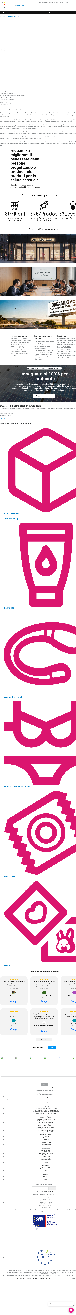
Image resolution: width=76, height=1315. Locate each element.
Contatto (2, 418)
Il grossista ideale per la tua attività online (45, 1148)
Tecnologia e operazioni (34, 12)
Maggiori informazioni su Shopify (46, 1165)
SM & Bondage (11, 518)
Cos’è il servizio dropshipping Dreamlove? (46, 1143)
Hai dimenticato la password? (43, 1122)
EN (48, 1133)
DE (48, 1136)
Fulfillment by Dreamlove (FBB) (46, 1157)
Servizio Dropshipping (46, 1152)
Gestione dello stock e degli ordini (45, 1156)
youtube (46, 1216)
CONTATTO (60, 12)
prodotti (68, 12)
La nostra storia (46, 1187)
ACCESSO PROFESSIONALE (9, 16)
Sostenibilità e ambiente (46, 1204)
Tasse (45, 1205)
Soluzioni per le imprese (19, 12)
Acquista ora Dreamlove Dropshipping (46, 1162)
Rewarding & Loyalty (46, 1177)
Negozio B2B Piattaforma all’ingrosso (46, 1154)
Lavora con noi (46, 1191)
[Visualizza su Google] (14, 992)
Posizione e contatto (46, 1195)
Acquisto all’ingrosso (46, 1181)
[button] (3, 49)
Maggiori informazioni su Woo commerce (46, 1164)
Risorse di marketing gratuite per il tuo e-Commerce (46, 1147)
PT (47, 1139)
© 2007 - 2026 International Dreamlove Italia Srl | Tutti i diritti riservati (32, 1313)
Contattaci (32, 1122)
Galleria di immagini (46, 1193)
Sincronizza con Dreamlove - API (46, 1160)
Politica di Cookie (46, 1202)
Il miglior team (45, 1190)
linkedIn (46, 1214)
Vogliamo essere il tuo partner (45, 1188)
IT (47, 1137)
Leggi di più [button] (14, 988)
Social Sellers (45, 1174)
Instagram (45, 1210)
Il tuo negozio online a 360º (46, 1167)
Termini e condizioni (46, 1199)
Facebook (45, 1211)
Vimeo (46, 1213)
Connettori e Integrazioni (46, 1159)
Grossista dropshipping (48, 12)
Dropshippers (45, 1171)
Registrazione (54, 1122)
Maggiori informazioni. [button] (44, 396)
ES (47, 1131)
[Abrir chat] (71, 1310)
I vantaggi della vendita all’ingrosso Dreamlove (46, 1145)
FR (47, 1134)
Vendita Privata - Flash (46, 1176)
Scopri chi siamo (5, 12)
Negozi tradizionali (46, 1179)
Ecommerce (46, 1173)
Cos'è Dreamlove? (46, 1185)
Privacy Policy (45, 1200)
